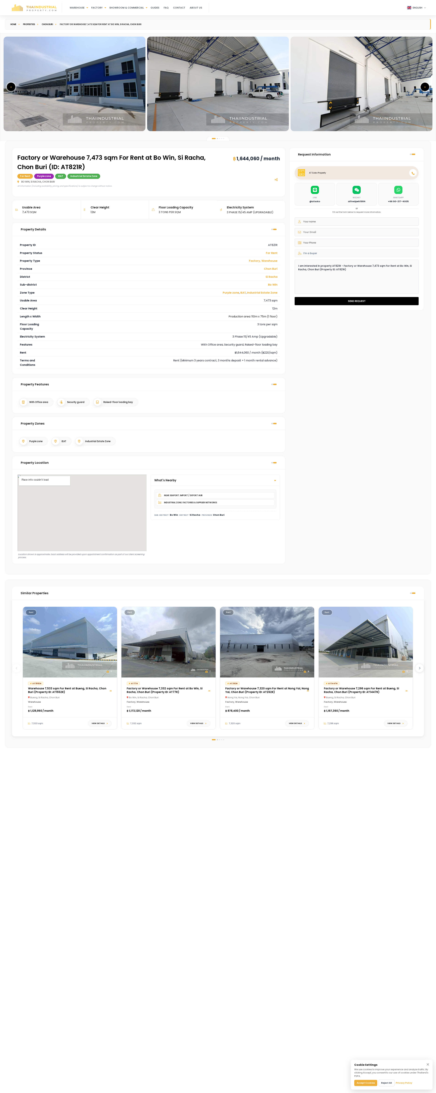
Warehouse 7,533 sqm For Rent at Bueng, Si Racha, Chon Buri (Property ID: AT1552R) (67, 690)
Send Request (356, 301)
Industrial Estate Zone (262, 293)
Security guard (75, 402)
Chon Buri (47, 24)
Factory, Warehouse (263, 261)
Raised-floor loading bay (118, 402)
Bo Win (272, 285)
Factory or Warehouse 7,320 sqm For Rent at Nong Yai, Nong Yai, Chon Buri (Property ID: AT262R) (267, 690)
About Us (196, 7)
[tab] (214, 138)
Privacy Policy (404, 1082)
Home (13, 24)
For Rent (271, 253)
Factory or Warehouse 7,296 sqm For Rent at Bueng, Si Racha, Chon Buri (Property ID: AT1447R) (361, 690)
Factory (97, 7)
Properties (29, 24)
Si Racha (271, 277)
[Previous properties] (16, 668)
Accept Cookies (366, 1082)
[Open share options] (276, 180)
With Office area (38, 402)
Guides (155, 7)
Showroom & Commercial (126, 7)
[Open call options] (413, 173)
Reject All (386, 1082)
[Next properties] (419, 668)
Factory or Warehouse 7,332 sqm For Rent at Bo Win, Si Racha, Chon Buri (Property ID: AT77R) (165, 690)
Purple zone (231, 293)
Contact (179, 7)
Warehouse (77, 7)
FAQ (166, 7)
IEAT (243, 293)
